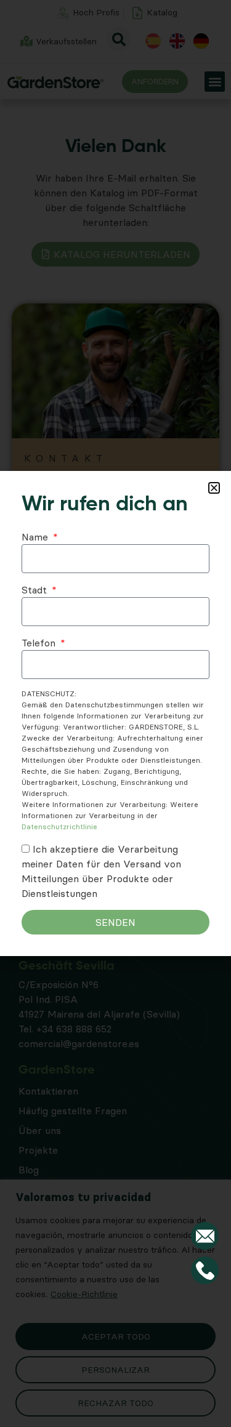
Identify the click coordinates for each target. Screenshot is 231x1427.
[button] (214, 487)
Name (36, 537)
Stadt (36, 590)
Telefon (40, 643)
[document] (115, 713)
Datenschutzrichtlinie (59, 826)
